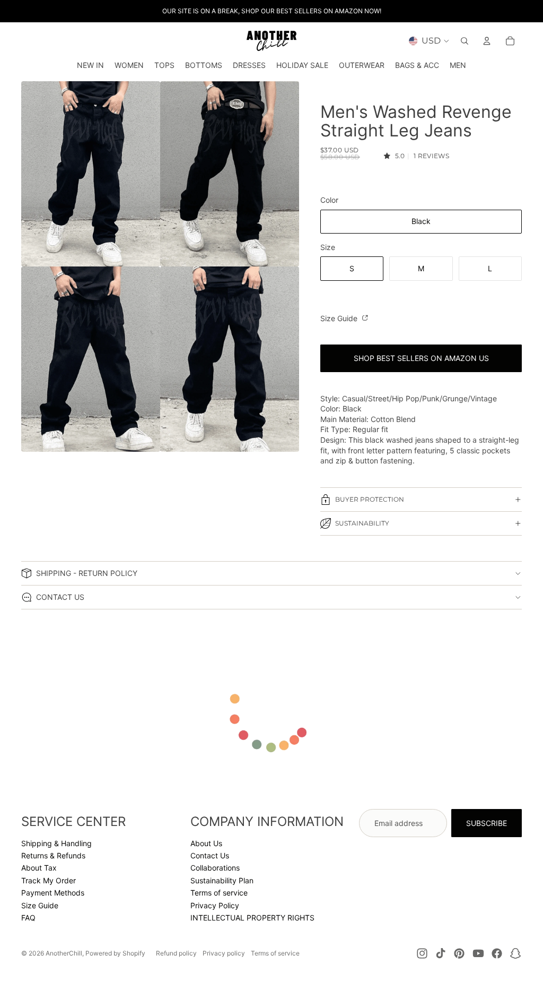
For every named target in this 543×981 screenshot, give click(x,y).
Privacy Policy (214, 905)
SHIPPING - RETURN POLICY (86, 573)
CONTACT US (60, 596)
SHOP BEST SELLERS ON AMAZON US (421, 358)
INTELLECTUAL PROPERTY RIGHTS (252, 917)
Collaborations (215, 867)
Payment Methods (52, 892)
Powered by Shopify (115, 953)
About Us (206, 843)
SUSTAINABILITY (362, 523)
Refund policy (176, 953)
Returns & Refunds (53, 855)
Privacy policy (224, 953)
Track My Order (48, 880)
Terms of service (219, 892)
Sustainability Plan (221, 880)
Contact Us (209, 855)
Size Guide (340, 318)
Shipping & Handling (56, 843)
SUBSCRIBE (486, 823)
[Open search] (464, 41)
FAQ (28, 917)
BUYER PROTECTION (369, 499)
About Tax (39, 867)
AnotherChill (64, 953)
